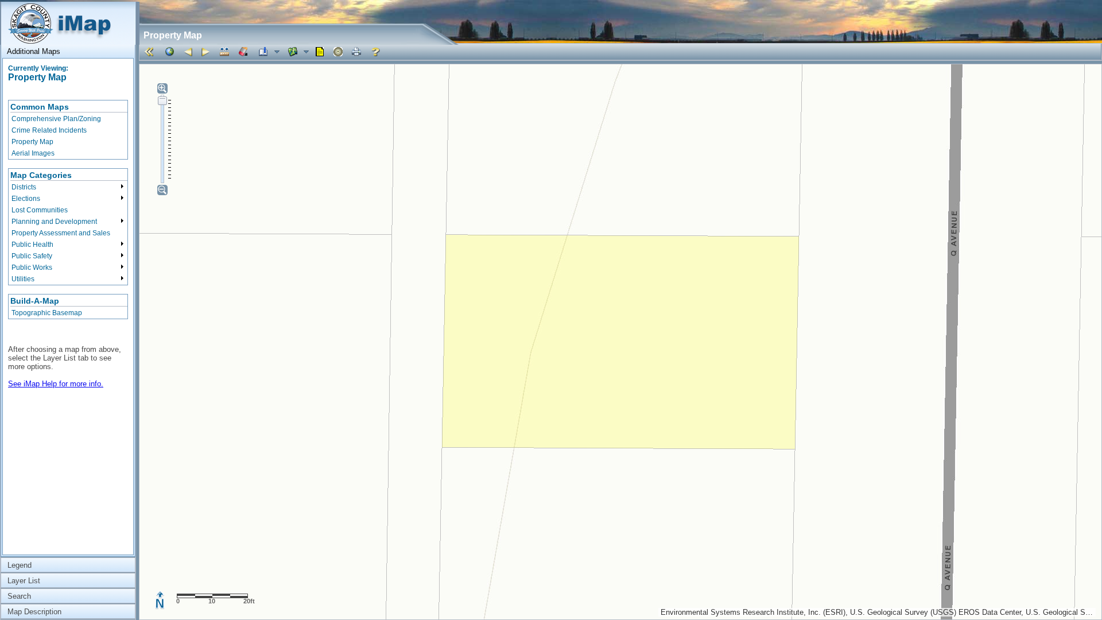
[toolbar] (620, 52)
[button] (151, 51)
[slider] (162, 100)
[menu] (68, 130)
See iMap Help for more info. (55, 383)
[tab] (68, 51)
